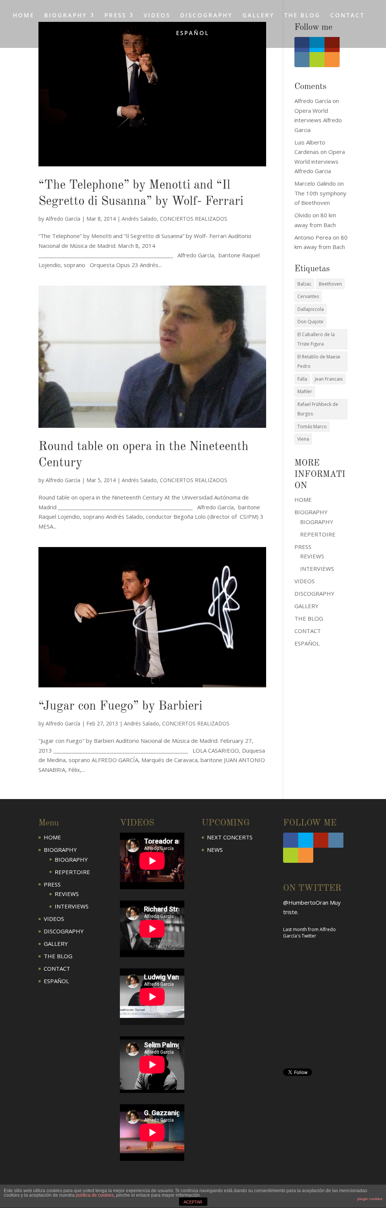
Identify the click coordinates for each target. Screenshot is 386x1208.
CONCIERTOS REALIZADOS (193, 218)
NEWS (215, 849)
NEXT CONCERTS (230, 837)
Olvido (302, 215)
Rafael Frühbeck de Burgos (317, 409)
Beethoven (330, 284)
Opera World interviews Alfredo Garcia (318, 120)
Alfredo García (63, 218)
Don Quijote (310, 321)
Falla (302, 379)
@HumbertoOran (305, 902)
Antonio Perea (312, 237)
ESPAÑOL (192, 33)
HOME (23, 15)
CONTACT (347, 15)
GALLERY (258, 15)
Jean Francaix (329, 379)
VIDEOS (157, 15)
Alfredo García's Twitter (309, 932)
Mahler (304, 391)
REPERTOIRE (317, 534)
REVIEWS (312, 556)
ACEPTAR (193, 1202)
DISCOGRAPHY (206, 15)
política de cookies (95, 1195)
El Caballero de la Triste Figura (316, 339)
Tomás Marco (312, 426)
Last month (295, 929)
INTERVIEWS (317, 568)
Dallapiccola (310, 309)
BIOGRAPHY (316, 522)
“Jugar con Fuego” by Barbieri (120, 706)
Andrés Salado (139, 218)
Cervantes (308, 296)
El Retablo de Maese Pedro (318, 361)
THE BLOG (302, 15)
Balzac (304, 284)
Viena (303, 439)
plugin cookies (369, 1199)
